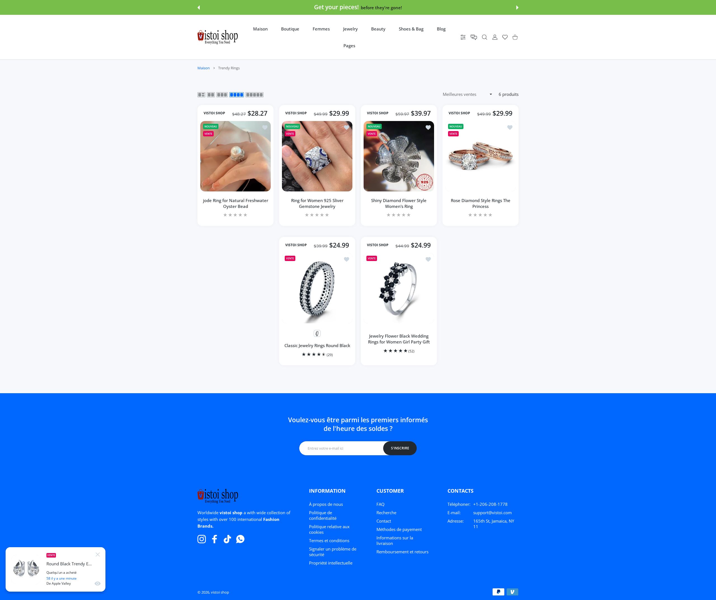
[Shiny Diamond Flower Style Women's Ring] (399, 156)
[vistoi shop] (217, 37)
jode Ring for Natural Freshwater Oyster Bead (235, 203)
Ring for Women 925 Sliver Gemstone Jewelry (317, 203)
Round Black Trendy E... (69, 563)
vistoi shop (220, 592)
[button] (198, 7)
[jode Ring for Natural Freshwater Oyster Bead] (235, 156)
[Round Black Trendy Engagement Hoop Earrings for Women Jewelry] (26, 569)
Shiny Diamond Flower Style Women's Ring (399, 203)
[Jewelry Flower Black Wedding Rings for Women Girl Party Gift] (399, 288)
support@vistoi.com (492, 512)
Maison (203, 67)
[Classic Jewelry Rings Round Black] (317, 288)
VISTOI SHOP (214, 113)
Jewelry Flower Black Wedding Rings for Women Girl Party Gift (399, 339)
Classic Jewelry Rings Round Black (317, 345)
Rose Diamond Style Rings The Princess (480, 203)
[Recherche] (484, 37)
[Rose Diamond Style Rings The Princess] (480, 156)
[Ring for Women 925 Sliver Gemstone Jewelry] (317, 156)
